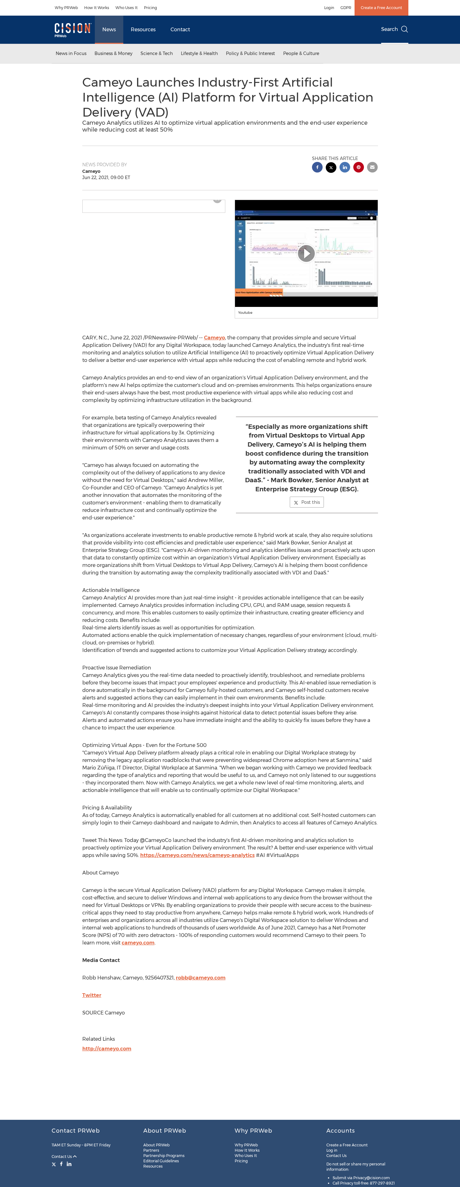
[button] (154, 202)
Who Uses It (126, 7)
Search (389, 29)
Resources (143, 30)
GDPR (345, 7)
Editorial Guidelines (161, 1161)
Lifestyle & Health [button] (199, 53)
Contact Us (62, 1156)
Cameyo (214, 338)
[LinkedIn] (69, 1164)
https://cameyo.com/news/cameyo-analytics (197, 855)
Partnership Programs (164, 1155)
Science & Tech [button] (157, 53)
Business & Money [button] (113, 53)
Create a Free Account (381, 7)
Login (329, 7)
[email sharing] (372, 168)
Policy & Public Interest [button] (250, 53)
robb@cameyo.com (201, 978)
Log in (331, 1150)
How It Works (96, 7)
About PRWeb (156, 1145)
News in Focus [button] (71, 53)
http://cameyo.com (106, 1049)
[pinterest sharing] (358, 168)
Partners (151, 1150)
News (109, 30)
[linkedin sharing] (345, 168)
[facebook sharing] (317, 168)
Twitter (91, 995)
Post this (310, 502)
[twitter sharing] (331, 168)
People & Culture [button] (301, 53)
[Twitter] (55, 1164)
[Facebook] (61, 1164)
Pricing (150, 7)
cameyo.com (138, 943)
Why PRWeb (66, 7)
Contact (180, 30)
